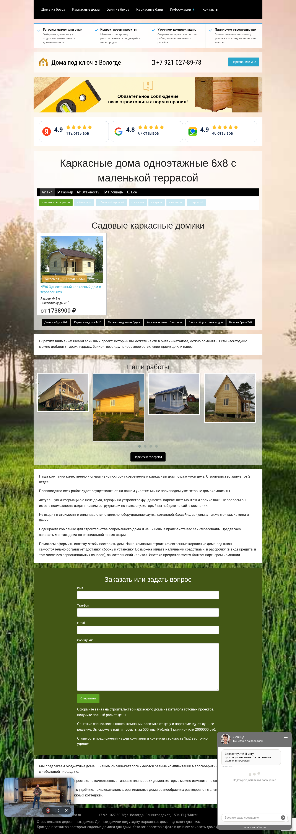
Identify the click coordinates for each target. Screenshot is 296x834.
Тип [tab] (49, 192)
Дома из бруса (53, 9)
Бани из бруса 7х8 (240, 322)
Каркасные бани (149, 9)
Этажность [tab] (90, 192)
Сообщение (85, 640)
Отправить (88, 698)
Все (133, 192)
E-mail (81, 623)
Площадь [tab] (115, 192)
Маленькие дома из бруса (124, 322)
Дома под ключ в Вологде (85, 62)
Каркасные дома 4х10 (87, 322)
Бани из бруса (118, 9)
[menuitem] (53, 9)
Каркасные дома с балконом (164, 322)
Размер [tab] (66, 192)
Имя (80, 588)
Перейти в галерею (147, 457)
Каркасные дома (86, 9)
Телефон (83, 605)
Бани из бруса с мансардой (206, 322)
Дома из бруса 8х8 (56, 322)
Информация (180, 9)
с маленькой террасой (56, 202)
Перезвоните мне (244, 62)
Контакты (210, 9)
